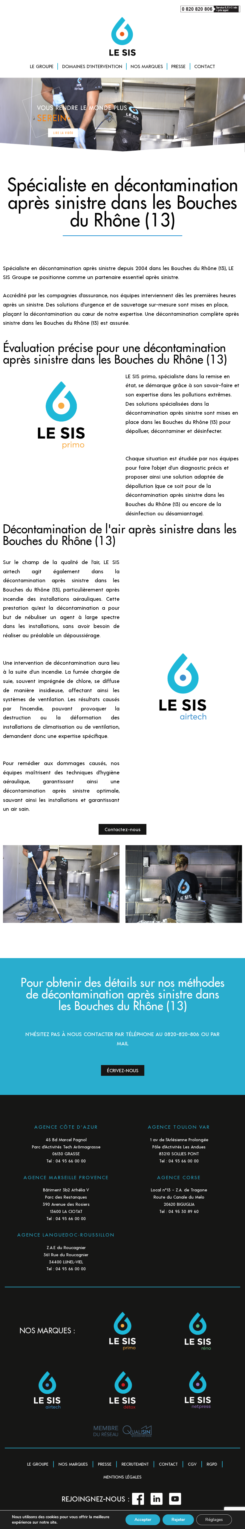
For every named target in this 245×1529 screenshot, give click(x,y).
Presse (104, 1464)
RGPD (212, 1464)
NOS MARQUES (147, 66)
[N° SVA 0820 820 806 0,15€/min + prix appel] (122, 9)
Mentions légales (122, 1476)
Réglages (214, 1519)
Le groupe (37, 1464)
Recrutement (135, 1464)
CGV (192, 1464)
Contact (168, 1464)
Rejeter (178, 1519)
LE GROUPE (41, 66)
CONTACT (204, 66)
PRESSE (178, 66)
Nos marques (73, 1464)
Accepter (142, 1519)
